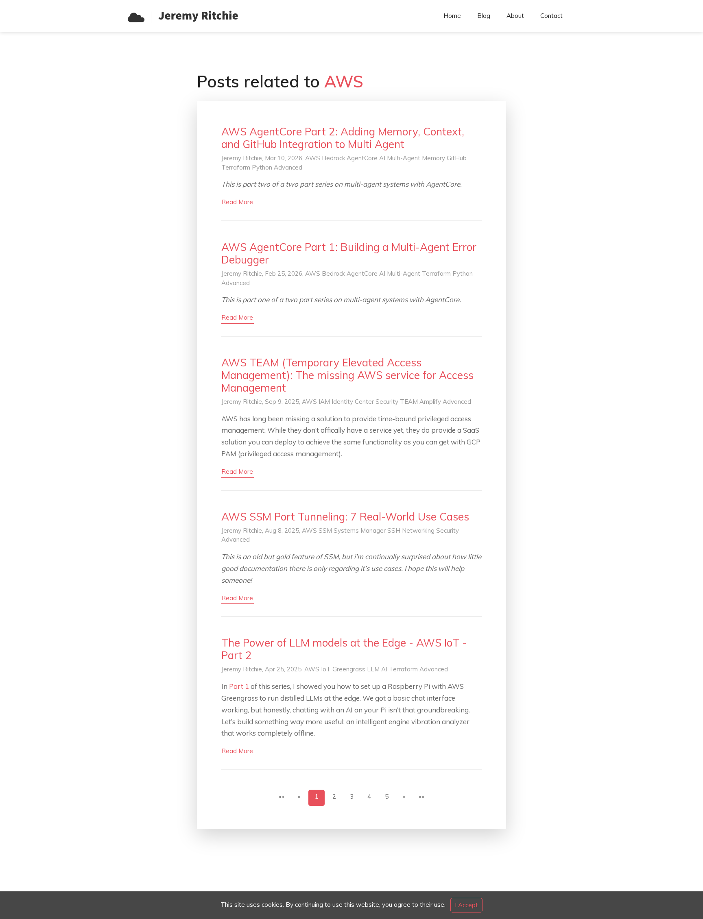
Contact (551, 16)
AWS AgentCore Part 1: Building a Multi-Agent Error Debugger (348, 253)
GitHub (457, 158)
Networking (418, 530)
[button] (404, 798)
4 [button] (369, 796)
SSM (325, 530)
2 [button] (334, 796)
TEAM (409, 401)
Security (387, 401)
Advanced (288, 167)
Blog (483, 16)
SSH (393, 530)
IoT (326, 669)
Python (262, 167)
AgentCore (362, 158)
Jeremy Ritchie (241, 158)
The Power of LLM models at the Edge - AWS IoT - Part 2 (344, 649)
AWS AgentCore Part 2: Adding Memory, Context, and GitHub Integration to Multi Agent (342, 138)
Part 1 (239, 686)
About (515, 16)
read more (237, 202)
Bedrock (333, 158)
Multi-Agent (403, 158)
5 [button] (387, 796)
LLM (373, 669)
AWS (312, 158)
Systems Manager (360, 530)
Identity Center (353, 401)
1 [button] (317, 796)
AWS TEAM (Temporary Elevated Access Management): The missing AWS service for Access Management (347, 375)
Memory (433, 158)
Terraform (235, 167)
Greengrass (348, 669)
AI (382, 158)
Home (452, 16)
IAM (324, 401)
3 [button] (352, 796)
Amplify (430, 401)
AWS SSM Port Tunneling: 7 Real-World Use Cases (345, 516)
